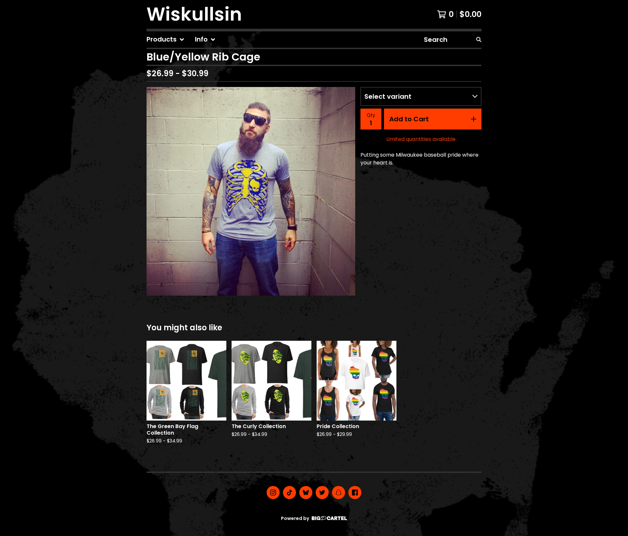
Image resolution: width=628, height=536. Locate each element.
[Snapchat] (338, 492)
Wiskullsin (194, 14)
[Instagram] (273, 492)
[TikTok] (289, 492)
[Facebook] (354, 492)
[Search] (479, 39)
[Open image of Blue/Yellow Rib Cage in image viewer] (251, 191)
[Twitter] (322, 492)
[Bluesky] (305, 492)
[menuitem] (165, 39)
